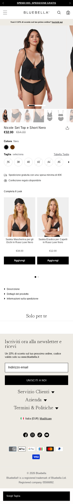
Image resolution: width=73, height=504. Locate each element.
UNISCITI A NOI (36, 380)
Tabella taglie (61, 154)
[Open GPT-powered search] (60, 12)
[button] (69, 3)
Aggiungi (19, 260)
